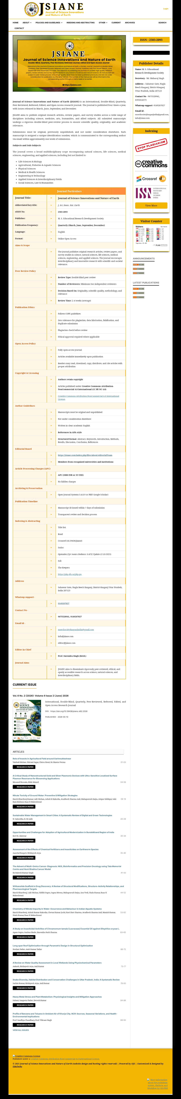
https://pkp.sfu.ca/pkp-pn (70, 574)
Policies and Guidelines (48, 22)
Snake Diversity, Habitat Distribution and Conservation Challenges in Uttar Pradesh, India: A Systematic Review (66, 979)
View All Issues (21, 1030)
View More (151, 205)
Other (102, 22)
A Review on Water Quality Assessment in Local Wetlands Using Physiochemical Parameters (57, 963)
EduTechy (17, 1066)
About (26, 22)
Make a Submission (151, 53)
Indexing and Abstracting (81, 22)
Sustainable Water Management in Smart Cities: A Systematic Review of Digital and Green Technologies (62, 815)
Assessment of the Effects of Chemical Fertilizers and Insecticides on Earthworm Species (56, 849)
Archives (130, 22)
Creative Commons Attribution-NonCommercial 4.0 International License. (65, 1058)
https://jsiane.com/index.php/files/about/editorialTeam (85, 455)
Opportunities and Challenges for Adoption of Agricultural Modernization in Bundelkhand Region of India (63, 832)
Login (165, 8)
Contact (19, 28)
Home (15, 22)
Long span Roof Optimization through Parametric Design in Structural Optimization (53, 945)
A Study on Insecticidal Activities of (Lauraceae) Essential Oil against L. (66, 928)
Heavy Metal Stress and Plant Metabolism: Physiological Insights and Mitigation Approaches (57, 997)
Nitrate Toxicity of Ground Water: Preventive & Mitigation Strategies (45, 795)
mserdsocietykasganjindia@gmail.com (76, 629)
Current (116, 22)
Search (162, 22)
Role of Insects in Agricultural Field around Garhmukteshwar (42, 758)
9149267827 (63, 603)
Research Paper (25, 767)
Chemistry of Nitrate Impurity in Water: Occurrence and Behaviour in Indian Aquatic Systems (57, 909)
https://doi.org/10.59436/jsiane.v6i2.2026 (68, 711)
